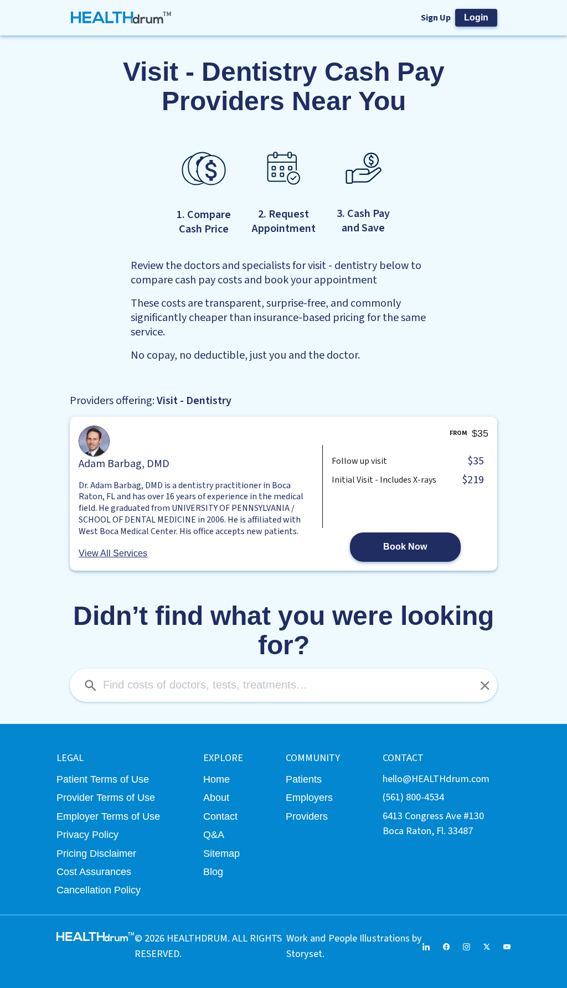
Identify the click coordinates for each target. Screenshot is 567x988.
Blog (213, 871)
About (216, 797)
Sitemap (221, 853)
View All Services (113, 553)
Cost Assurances (93, 871)
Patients (304, 779)
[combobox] (283, 685)
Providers (307, 816)
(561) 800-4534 (413, 797)
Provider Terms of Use (105, 797)
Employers (309, 797)
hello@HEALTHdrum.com (436, 779)
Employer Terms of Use (108, 816)
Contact (220, 816)
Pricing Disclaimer (96, 853)
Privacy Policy (87, 834)
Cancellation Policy (98, 890)
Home (216, 779)
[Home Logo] (121, 18)
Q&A (213, 834)
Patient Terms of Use (102, 779)
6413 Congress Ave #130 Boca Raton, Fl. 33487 (433, 823)
